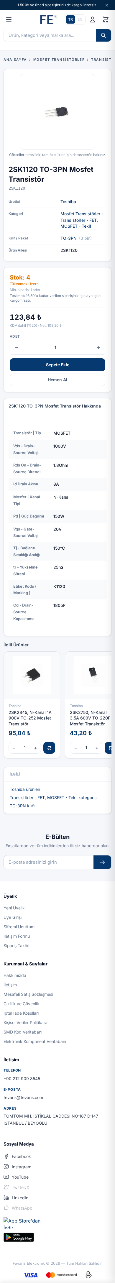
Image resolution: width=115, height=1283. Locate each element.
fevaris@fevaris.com (23, 1097)
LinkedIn (20, 1197)
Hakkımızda (15, 975)
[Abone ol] (102, 862)
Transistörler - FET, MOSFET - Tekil (79, 223)
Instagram (21, 1166)
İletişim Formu (17, 936)
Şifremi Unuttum (19, 926)
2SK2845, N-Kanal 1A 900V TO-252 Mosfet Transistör (30, 718)
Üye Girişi (13, 917)
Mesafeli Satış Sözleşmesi (28, 994)
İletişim (10, 984)
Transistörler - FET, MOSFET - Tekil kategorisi (53, 797)
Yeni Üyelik (14, 907)
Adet (15, 336)
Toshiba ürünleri (25, 789)
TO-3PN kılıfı (22, 805)
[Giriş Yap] (92, 19)
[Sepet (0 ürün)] (105, 19)
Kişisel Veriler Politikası (25, 1022)
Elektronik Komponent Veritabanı (35, 1041)
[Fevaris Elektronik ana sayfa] (48, 19)
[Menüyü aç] (9, 19)
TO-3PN (68, 238)
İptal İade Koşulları (21, 1013)
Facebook (21, 1156)
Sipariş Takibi (16, 945)
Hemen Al (57, 379)
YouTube (20, 1176)
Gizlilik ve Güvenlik (21, 1003)
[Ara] (103, 35)
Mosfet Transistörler (80, 213)
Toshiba (68, 201)
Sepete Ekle (57, 364)
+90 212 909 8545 (22, 1078)
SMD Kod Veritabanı (23, 1031)
